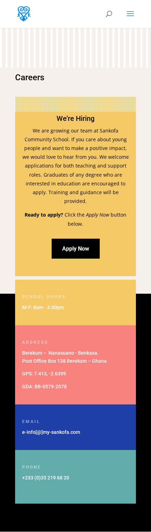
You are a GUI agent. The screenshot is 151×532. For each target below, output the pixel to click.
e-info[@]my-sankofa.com (51, 432)
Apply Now (75, 248)
